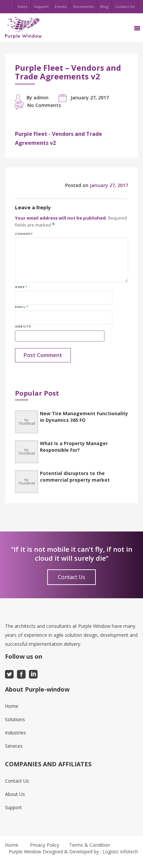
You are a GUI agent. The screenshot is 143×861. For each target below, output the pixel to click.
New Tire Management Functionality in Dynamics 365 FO (84, 416)
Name (21, 287)
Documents (83, 6)
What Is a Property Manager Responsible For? (74, 446)
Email (21, 307)
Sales (23, 6)
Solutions (15, 719)
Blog (104, 6)
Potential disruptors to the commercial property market (75, 476)
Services (14, 746)
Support (41, 6)
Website (23, 326)
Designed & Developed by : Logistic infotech (90, 851)
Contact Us (125, 6)
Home (11, 706)
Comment (24, 234)
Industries (15, 732)
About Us (15, 794)
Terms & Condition (89, 845)
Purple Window (25, 851)
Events (61, 6)
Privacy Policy (44, 845)
